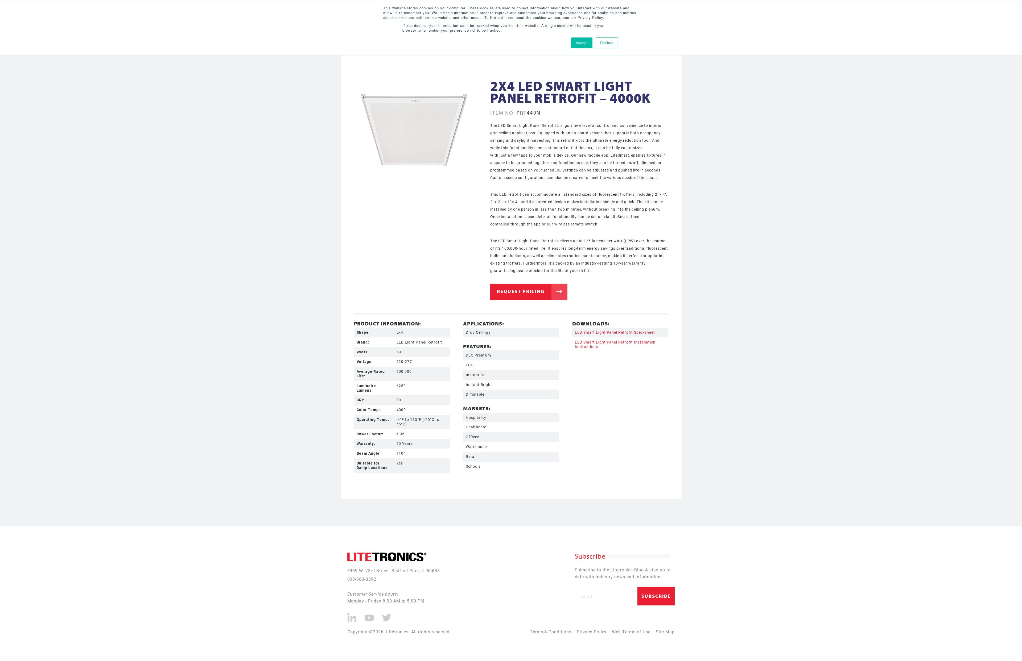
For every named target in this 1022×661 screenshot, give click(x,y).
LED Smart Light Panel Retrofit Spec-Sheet (615, 332)
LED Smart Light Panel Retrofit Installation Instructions (615, 344)
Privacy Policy (592, 631)
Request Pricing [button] (521, 291)
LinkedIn (352, 615)
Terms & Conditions (550, 631)
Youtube (369, 615)
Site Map (665, 631)
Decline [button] (606, 42)
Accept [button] (582, 42)
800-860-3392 (362, 579)
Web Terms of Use (631, 631)
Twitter (385, 615)
